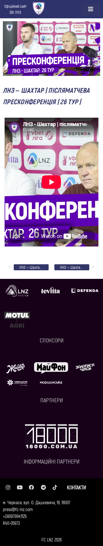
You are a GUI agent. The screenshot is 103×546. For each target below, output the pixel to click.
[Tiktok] (55, 487)
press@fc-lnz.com (18, 509)
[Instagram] (8, 487)
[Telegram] (43, 487)
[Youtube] (20, 487)
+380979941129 (15, 516)
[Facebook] (31, 487)
